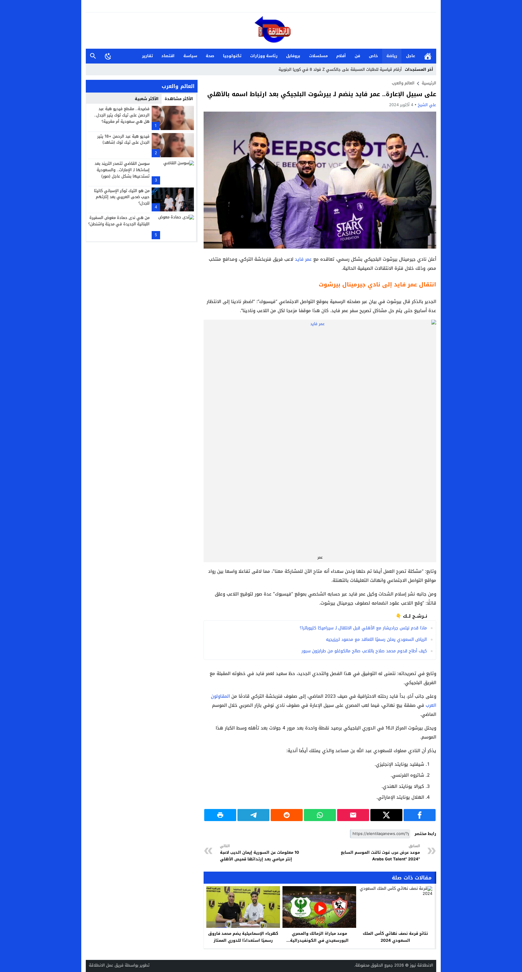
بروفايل (293, 56)
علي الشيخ (427, 105)
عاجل (410, 56)
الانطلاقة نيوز (421, 965)
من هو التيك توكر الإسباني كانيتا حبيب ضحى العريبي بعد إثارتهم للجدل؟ (122, 197)
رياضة (391, 56)
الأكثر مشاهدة (179, 99)
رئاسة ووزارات (264, 56)
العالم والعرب (403, 83)
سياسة (190, 56)
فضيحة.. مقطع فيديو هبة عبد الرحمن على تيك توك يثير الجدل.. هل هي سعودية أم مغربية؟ (122, 115)
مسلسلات (318, 56)
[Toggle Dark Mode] (108, 56)
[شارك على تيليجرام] (253, 815)
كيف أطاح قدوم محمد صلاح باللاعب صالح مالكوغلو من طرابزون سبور (364, 651)
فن (357, 56)
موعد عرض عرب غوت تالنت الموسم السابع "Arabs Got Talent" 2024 (380, 853)
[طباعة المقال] (220, 815)
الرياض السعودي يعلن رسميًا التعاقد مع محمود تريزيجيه (376, 639)
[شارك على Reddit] (286, 815)
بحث (93, 56)
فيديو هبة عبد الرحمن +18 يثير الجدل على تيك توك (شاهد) (123, 139)
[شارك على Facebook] (419, 815)
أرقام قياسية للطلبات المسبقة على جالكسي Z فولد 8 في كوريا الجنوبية (340, 69)
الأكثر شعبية (147, 99)
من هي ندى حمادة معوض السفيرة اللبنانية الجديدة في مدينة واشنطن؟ (119, 221)
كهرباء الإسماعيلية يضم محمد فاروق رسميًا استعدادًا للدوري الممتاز (243, 937)
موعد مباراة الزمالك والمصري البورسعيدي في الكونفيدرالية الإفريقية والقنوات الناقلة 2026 (319, 940)
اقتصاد (168, 56)
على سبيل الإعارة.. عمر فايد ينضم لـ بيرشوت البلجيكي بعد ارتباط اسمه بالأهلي (321, 94)
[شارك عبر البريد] (353, 815)
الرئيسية (427, 56)
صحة (210, 56)
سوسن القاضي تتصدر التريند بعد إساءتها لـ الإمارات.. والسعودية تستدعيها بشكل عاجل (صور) (122, 170)
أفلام (341, 56)
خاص (373, 56)
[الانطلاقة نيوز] (261, 31)
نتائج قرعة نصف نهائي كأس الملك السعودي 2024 (395, 937)
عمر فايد (303, 259)
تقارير (147, 56)
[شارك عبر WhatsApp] (319, 815)
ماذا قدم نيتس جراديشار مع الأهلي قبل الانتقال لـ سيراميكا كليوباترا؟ (363, 628)
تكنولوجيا (232, 56)
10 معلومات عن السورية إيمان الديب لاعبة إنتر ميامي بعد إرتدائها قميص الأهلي (259, 853)
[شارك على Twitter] (386, 815)
